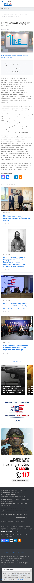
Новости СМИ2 (17, 361)
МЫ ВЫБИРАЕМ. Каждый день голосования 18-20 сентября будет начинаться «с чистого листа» (16, 306)
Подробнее (20, 579)
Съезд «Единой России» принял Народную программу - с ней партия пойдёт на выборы (15, 348)
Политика (6, 212)
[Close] (31, 570)
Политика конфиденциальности (14, 552)
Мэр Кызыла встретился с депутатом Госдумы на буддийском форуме (16, 218)
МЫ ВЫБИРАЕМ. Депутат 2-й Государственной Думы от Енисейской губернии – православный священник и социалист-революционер (14, 262)
